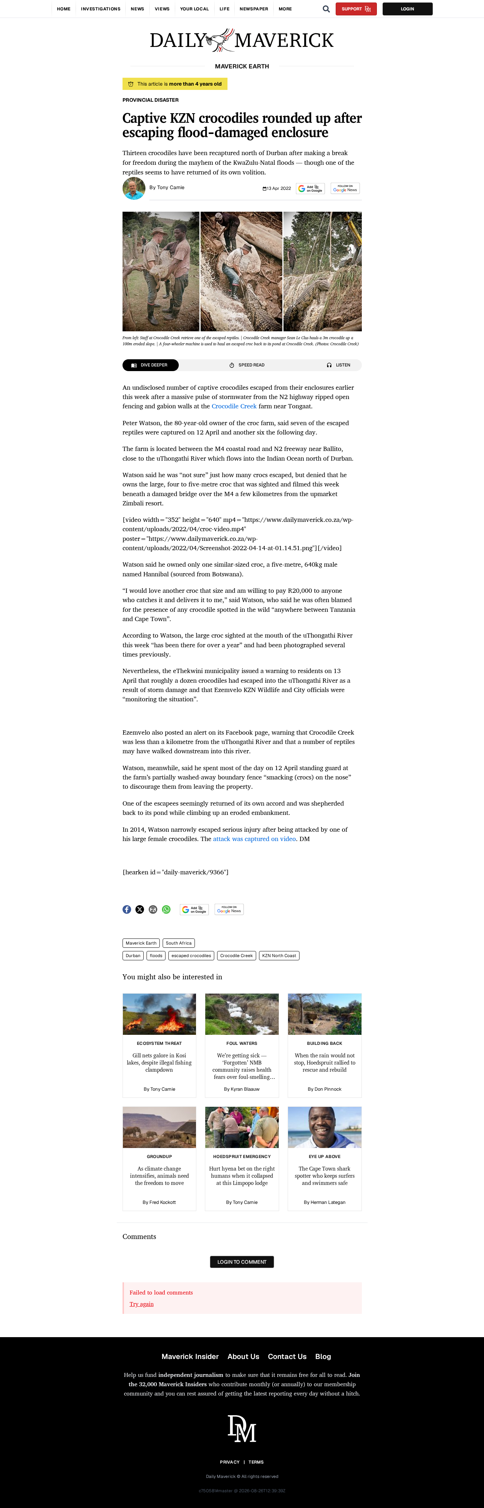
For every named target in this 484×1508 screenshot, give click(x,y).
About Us (243, 1356)
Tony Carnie (171, 187)
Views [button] (162, 9)
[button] (310, 188)
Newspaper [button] (254, 9)
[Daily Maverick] (242, 40)
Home (64, 9)
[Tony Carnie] (134, 187)
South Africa (179, 943)
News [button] (137, 9)
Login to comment (242, 1262)
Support (352, 9)
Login (407, 9)
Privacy (229, 1462)
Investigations (100, 9)
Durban (133, 956)
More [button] (285, 9)
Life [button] (224, 9)
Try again (142, 1304)
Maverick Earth (141, 943)
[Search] (326, 9)
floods (156, 956)
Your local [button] (194, 9)
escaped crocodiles (191, 956)
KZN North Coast (279, 956)
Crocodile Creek (236, 956)
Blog (323, 1356)
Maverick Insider (190, 1356)
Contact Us (287, 1356)
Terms (256, 1462)
